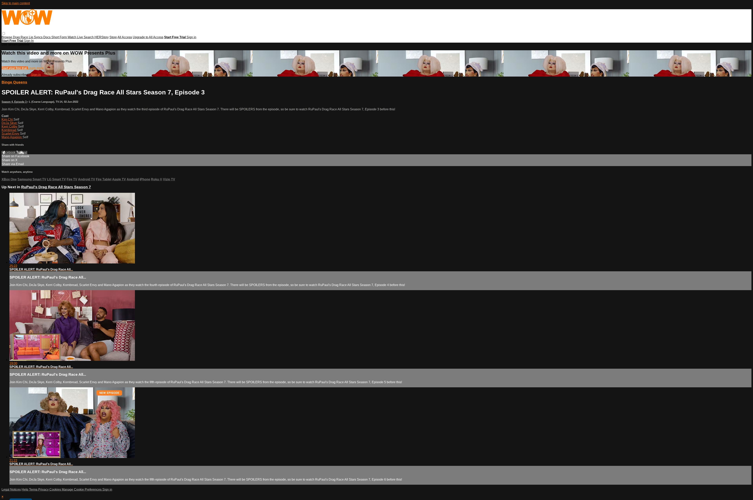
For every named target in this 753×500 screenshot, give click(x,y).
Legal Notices (11, 489)
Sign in (191, 37)
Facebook (9, 152)
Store (113, 37)
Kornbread (9, 130)
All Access (124, 37)
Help (25, 489)
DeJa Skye (10, 123)
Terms (33, 489)
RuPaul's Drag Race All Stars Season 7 (56, 187)
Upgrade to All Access (148, 37)
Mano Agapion (12, 137)
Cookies (55, 489)
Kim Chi (8, 119)
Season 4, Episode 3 (14, 101)
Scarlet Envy (11, 133)
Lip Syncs (36, 37)
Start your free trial (15, 68)
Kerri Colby (10, 126)
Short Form (59, 37)
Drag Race (21, 37)
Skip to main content (16, 3)
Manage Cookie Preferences (82, 489)
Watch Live (76, 37)
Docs (47, 37)
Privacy (43, 489)
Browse (7, 37)
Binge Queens (14, 82)
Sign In (29, 40)
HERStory (102, 37)
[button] (3, 33)
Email (23, 152)
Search (89, 37)
